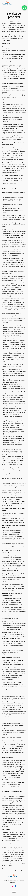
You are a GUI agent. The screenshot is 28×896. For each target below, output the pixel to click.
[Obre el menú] (25, 3)
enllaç (21, 870)
